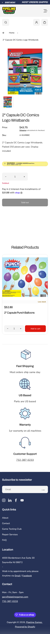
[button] (7, 102)
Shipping (22, 130)
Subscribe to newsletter (17, 479)
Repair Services (10, 534)
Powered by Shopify (25, 626)
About (5, 517)
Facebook (27, 575)
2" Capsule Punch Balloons (19, 312)
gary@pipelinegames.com (15, 596)
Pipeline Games (34, 622)
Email (17, 575)
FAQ (4, 540)
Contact (6, 523)
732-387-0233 (25, 460)
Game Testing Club (12, 528)
